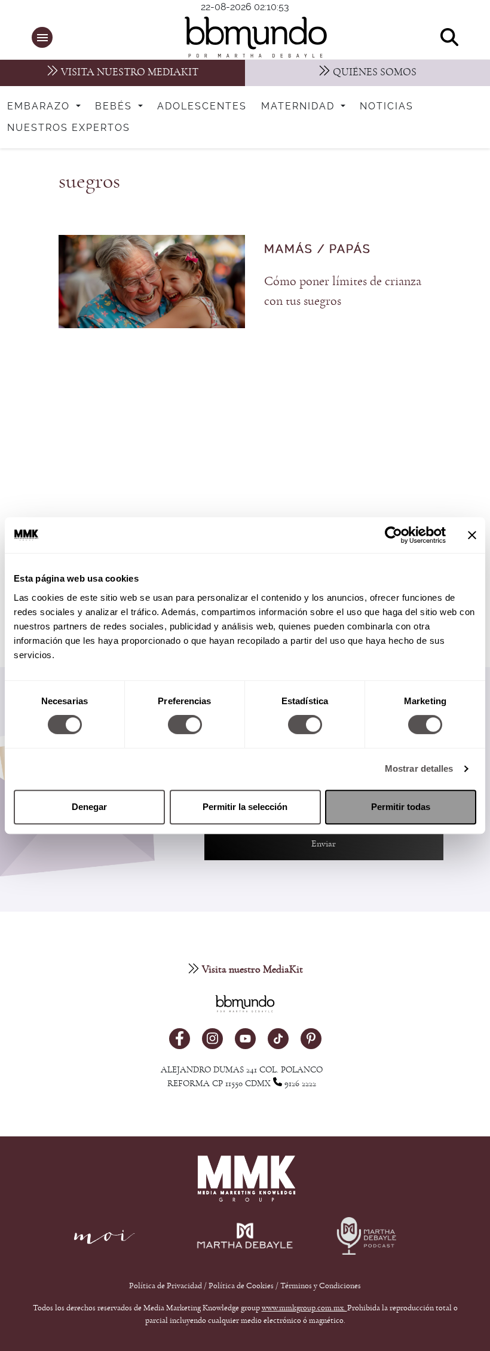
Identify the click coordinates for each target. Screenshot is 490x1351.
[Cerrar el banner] (472, 535)
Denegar (89, 807)
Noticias (387, 106)
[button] (42, 37)
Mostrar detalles (419, 768)
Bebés (115, 106)
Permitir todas (400, 807)
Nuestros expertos (68, 128)
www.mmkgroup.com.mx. (304, 1308)
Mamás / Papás (317, 249)
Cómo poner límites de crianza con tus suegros (342, 290)
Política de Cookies (241, 1286)
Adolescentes (202, 106)
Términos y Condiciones (320, 1286)
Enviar (323, 843)
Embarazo (40, 106)
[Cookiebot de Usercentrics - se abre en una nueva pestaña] (393, 535)
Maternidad (299, 106)
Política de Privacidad (166, 1286)
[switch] (185, 724)
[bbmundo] (251, 37)
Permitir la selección (245, 807)
